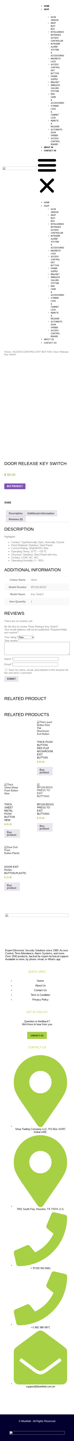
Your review (11, 640)
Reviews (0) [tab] (16, 519)
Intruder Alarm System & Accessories (57, 49)
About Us (48, 147)
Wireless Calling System (55, 88)
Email (8, 664)
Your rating (11, 637)
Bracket (55, 82)
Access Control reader (55, 141)
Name (8, 658)
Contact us (50, 150)
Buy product (15, 486)
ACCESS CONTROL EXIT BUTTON (32, 352)
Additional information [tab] (40, 513)
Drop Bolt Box (53, 26)
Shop (46, 9)
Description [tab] (16, 513)
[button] (47, 175)
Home (46, 6)
